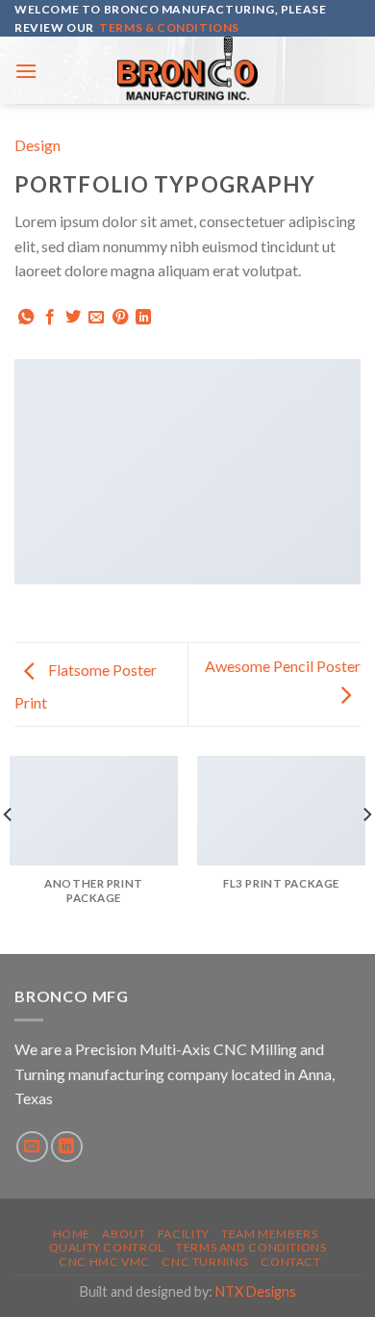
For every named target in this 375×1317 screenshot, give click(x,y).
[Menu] (26, 70)
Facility (184, 1234)
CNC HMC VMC (104, 1261)
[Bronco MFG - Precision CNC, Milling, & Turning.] (187, 70)
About (123, 1234)
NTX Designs (255, 1291)
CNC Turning (205, 1261)
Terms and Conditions (251, 1247)
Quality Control (106, 1247)
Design (37, 145)
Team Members (269, 1234)
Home (71, 1234)
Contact (290, 1261)
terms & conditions (169, 27)
